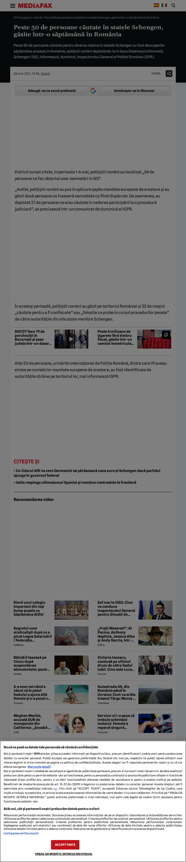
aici (56, 788)
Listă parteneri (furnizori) (21, 833)
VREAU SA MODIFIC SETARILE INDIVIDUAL (64, 854)
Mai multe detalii (39, 767)
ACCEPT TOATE (65, 844)
